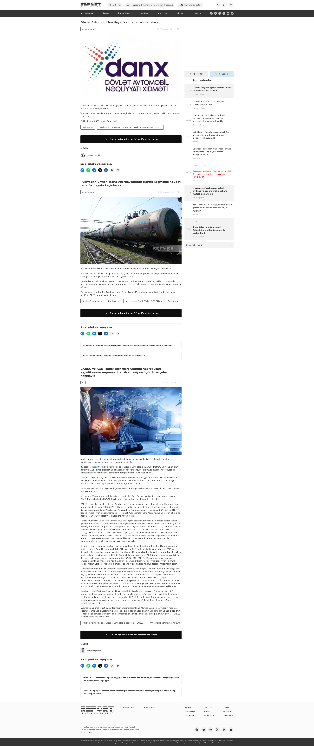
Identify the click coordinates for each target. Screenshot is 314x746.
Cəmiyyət (208, 707)
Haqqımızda (128, 707)
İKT (83, 383)
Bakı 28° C (223, 74)
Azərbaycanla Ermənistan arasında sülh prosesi (150, 5)
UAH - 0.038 (198, 74)
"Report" (84, 273)
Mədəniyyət (209, 715)
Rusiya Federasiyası (92, 301)
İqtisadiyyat (190, 711)
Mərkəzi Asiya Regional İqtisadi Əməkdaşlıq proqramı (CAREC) (113, 623)
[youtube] (232, 13)
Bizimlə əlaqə (150, 707)
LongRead (189, 715)
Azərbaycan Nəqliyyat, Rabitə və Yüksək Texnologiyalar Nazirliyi (130, 127)
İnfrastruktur (89, 29)
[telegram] (219, 13)
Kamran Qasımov (94, 651)
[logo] (91, 4)
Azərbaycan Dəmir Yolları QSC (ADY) (143, 301)
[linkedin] (228, 13)
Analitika (227, 711)
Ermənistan (173, 301)
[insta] (215, 13)
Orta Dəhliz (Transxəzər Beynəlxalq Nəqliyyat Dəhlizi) (176, 623)
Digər (195, 13)
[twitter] (223, 13)
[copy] (118, 170)
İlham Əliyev (115, 5)
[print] (112, 170)
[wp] (88, 170)
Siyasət (188, 707)
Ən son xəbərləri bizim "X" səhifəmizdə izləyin (134, 139)
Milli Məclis (88, 127)
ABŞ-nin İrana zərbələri (190, 5)
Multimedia (228, 715)
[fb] (211, 13)
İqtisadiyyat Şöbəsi (95, 155)
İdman (207, 711)
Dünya (226, 707)
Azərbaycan (113, 301)
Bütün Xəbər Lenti (194, 245)
